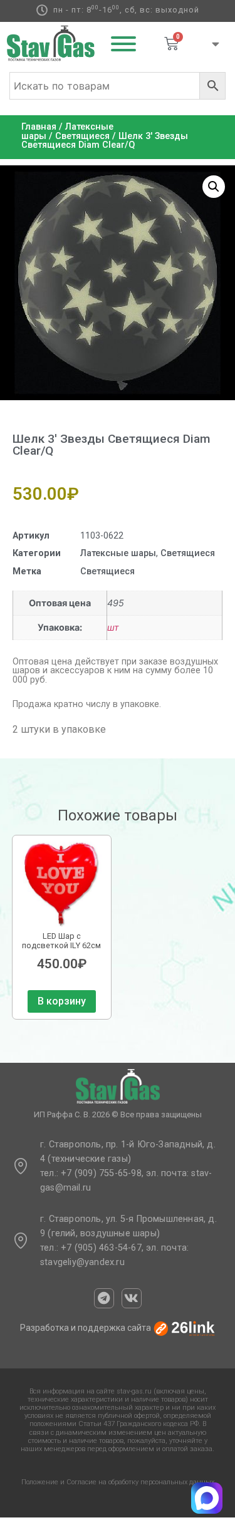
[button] (213, 186)
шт (113, 627)
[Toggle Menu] (123, 43)
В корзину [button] (62, 1001)
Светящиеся (82, 136)
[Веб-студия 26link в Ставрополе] (184, 1328)
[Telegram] (104, 1298)
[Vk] (132, 1298)
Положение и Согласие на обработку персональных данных (117, 1482)
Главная (38, 126)
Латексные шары (118, 553)
